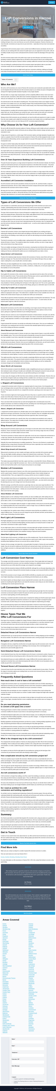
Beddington (32, 988)
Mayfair (4, 1000)
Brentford (5, 962)
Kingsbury (5, 936)
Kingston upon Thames (9, 1025)
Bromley (31, 955)
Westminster (6, 1020)
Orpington (31, 1027)
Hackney (31, 923)
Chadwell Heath (33, 1013)
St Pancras (5, 1004)
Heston (4, 960)
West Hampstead (7, 965)
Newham (31, 990)
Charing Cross (6, 1016)
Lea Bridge (31, 934)
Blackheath (31, 983)
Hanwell (5, 944)
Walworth (5, 1032)
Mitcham (31, 951)
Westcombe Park (33, 992)
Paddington (6, 983)
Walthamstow (32, 957)
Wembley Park (19, 857)
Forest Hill (31, 969)
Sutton (30, 985)
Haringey (5, 1009)
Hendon (5, 953)
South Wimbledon (33, 929)
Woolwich (31, 1004)
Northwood (5, 950)
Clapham (5, 1030)
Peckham (31, 946)
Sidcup (30, 1016)
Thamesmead (32, 1009)
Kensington (6, 981)
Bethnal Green (32, 937)
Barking (31, 1002)
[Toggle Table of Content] (15, 79)
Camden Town (6, 990)
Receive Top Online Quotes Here (28, 843)
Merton (30, 941)
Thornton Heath (33, 972)
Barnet (4, 979)
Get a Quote (27, 27)
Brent (4, 955)
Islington (5, 1022)
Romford (31, 1022)
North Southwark (7, 1023)
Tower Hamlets (32, 950)
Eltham (30, 1006)
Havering (31, 1023)
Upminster (31, 1030)
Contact (52, 2)
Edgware (5, 946)
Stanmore (5, 937)
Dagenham (31, 1020)
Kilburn (4, 969)
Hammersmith (6, 971)
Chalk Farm (6, 986)
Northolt (7, 857)
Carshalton (31, 981)
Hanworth (5, 1008)
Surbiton (31, 927)
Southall (5, 948)
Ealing (4, 934)
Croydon (31, 997)
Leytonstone (32, 964)
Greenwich (31, 971)
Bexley (30, 1025)
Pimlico (4, 1018)
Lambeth (31, 925)
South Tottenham (7, 1027)
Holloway (5, 1006)
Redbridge (31, 993)
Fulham (5, 993)
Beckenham (32, 999)
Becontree (31, 1011)
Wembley (12, 857)
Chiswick (5, 967)
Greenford (5, 932)
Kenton (3, 857)
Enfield (30, 939)
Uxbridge (5, 964)
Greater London (33, 995)
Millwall (31, 962)
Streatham (31, 943)
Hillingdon (5, 958)
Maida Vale (5, 972)
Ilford (30, 1000)
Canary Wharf (32, 958)
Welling (31, 1015)
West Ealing (6, 943)
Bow (30, 948)
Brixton (30, 930)
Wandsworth (6, 1015)
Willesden (5, 951)
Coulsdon (31, 1008)
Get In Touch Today (28, 75)
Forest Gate (32, 974)
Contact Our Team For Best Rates (28, 198)
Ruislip (4, 939)
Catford (30, 986)
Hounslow (5, 974)
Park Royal (5, 941)
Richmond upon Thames (9, 978)
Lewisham (31, 979)
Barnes (4, 976)
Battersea (5, 1013)
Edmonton (31, 936)
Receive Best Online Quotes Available (28, 553)
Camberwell (32, 932)
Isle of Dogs (32, 965)
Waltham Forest (33, 953)
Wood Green (6, 1011)
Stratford (31, 960)
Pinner (25, 857)
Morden (31, 944)
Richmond (5, 985)
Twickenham (6, 988)
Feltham (5, 997)
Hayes (4, 957)
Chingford (31, 967)
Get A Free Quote (28, 913)
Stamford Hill (6, 1029)
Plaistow (31, 978)
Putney (4, 999)
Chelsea (5, 1002)
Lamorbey (31, 1018)
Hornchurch (32, 1029)
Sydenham (31, 976)
